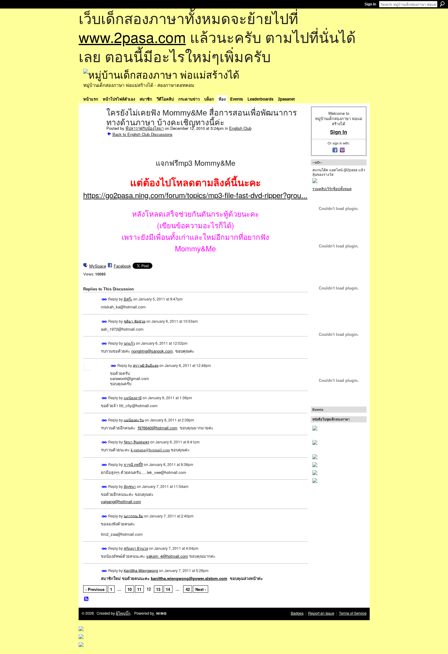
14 (168, 589)
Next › (200, 589)
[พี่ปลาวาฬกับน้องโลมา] (93, 125)
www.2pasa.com (132, 36)
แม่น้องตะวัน (134, 419)
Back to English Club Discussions (142, 134)
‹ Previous (95, 589)
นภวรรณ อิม (133, 515)
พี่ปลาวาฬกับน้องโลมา (145, 128)
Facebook (122, 266)
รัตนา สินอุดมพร (136, 441)
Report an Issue (321, 613)
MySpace (97, 266)
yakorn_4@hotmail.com (167, 556)
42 (188, 589)
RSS (86, 599)
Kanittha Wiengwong (141, 570)
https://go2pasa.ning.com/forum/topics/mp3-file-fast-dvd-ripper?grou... (195, 195)
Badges (297, 613)
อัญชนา (130, 486)
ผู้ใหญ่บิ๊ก (123, 613)
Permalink (104, 299)
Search (442, 4)
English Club (240, 128)
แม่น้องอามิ (133, 397)
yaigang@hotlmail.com (121, 501)
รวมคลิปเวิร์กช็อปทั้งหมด (332, 188)
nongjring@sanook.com (152, 351)
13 (158, 589)
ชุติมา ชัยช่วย (134, 320)
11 (139, 589)
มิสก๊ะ (128, 298)
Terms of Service (353, 613)
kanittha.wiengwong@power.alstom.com (189, 578)
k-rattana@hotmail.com (150, 450)
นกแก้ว (129, 343)
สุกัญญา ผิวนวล (136, 548)
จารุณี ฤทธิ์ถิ (133, 464)
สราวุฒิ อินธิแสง (145, 365)
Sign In (370, 4)
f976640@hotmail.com (157, 428)
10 (129, 589)
